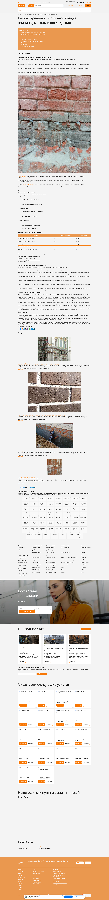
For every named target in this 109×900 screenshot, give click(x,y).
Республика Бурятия (50, 513)
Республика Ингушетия (67, 523)
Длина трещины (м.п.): (23, 260)
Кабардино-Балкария (75, 529)
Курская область (83, 509)
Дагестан (63, 572)
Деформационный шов (43, 739)
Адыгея (83, 569)
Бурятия (62, 567)
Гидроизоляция (41, 701)
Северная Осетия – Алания (75, 524)
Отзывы (69, 10)
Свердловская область (42, 518)
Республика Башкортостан (42, 509)
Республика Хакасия (42, 499)
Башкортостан (64, 565)
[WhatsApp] (29, 329)
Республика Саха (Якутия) (66, 518)
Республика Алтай (34, 504)
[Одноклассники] (22, 329)
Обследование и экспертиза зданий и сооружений (63, 701)
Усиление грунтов (23, 758)
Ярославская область (50, 518)
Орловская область (42, 523)
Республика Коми (42, 504)
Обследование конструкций (36, 877)
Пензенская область (50, 529)
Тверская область (71, 535)
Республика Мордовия (58, 513)
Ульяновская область (34, 509)
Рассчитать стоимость (22, 261)
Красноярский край (65, 547)
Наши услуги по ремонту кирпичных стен (31, 36)
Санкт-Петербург (59, 523)
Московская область (54, 535)
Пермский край (64, 549)
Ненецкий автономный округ (79, 536)
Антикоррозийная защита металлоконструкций (44, 778)
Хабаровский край (66, 509)
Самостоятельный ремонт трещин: (29, 43)
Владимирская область (51, 562)
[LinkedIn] (33, 329)
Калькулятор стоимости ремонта (29, 39)
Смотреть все (86, 628)
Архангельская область (83, 518)
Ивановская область (83, 513)
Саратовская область (25, 509)
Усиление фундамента (43, 720)
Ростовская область (36, 567)
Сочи (82, 570)
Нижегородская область (37, 555)
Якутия (83, 560)
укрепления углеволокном (28, 184)
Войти (88, 5)
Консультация (23, 705)
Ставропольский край (59, 504)
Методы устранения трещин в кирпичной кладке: (33, 34)
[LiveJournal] (34, 329)
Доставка (20, 879)
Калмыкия (83, 552)
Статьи (74, 10)
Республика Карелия (34, 499)
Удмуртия (83, 567)
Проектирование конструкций (37, 883)
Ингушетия (83, 545)
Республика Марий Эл (50, 509)
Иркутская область (26, 523)
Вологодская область (66, 504)
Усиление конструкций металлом (80, 740)
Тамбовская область (58, 529)
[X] (26, 329)
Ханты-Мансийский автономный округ (69, 557)
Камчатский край (83, 523)
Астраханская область (25, 529)
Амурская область (75, 513)
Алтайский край (67, 512)
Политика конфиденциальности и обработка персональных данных (35, 894)
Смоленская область (50, 523)
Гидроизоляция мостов (43, 758)
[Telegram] (24, 329)
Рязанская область (36, 569)
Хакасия (83, 550)
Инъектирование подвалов (81, 758)
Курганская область (75, 504)
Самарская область (83, 499)
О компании (42, 10)
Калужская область (46, 535)
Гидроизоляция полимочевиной (60, 740)
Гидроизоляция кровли (80, 720)
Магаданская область (42, 529)
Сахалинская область (34, 513)
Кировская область (22, 570)
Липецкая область (34, 523)
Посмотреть (21, 369)
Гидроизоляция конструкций (36, 874)
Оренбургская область (34, 518)
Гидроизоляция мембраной (63, 758)
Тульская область (50, 554)
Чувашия (62, 570)
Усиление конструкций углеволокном (62, 721)
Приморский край (50, 499)
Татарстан (83, 564)
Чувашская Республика (58, 509)
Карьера (81, 10)
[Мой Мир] (31, 329)
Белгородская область (38, 535)
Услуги (28, 10)
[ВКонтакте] (20, 329)
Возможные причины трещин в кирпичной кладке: (33, 32)
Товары (54, 10)
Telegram (57, 881)
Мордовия (83, 559)
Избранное (70, 5)
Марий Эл (83, 557)
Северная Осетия (85, 562)
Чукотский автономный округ (67, 555)
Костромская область (66, 499)
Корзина (80, 5)
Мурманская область (36, 552)
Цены (48, 10)
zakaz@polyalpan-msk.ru (45, 848)
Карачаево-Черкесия (86, 549)
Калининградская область (34, 529)
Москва (19, 545)
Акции (19, 881)
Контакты (88, 10)
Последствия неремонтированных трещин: (32, 41)
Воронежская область (74, 509)
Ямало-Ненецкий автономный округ (69, 560)
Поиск (31, 5)
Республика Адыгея (26, 499)
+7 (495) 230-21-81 (81, 2)
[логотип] (21, 10)
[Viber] (27, 329)
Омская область (26, 512)
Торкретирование (23, 720)
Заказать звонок (60, 884)
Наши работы (61, 10)
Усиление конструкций (25, 701)
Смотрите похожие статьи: (27, 46)
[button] (47, 662)
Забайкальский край (75, 518)
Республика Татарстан (83, 529)
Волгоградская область (58, 499)
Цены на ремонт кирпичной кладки (30, 37)
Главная (34, 10)
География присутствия (27, 48)
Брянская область (22, 557)
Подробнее (22, 661)
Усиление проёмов (24, 777)
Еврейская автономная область (67, 530)
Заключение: (24, 44)
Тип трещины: (21, 258)
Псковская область (63, 535)
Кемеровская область (22, 563)
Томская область (50, 552)
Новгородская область (75, 499)
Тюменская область (26, 504)
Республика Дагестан (58, 518)
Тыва (82, 565)
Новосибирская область (83, 504)
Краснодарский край (30, 535)
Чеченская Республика (50, 504)
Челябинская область (42, 513)
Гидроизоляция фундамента (26, 739)
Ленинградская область (26, 518)
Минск (82, 572)
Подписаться (42, 673)
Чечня (62, 569)
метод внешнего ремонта (50, 186)
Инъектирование (22, 176)
